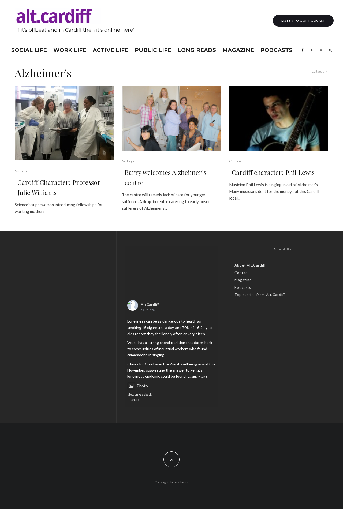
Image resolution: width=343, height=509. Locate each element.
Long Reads (197, 50)
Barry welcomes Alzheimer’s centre (165, 177)
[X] (311, 50)
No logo (21, 171)
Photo (142, 385)
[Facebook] (303, 50)
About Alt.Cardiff (250, 265)
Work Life (69, 50)
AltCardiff (150, 304)
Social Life (29, 50)
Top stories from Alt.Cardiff (259, 295)
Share (135, 399)
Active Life (110, 50)
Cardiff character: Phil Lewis (273, 172)
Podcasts (276, 50)
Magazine (238, 50)
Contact (241, 273)
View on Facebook (139, 394)
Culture (235, 161)
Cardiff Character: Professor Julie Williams (58, 187)
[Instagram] (321, 50)
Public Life (153, 50)
